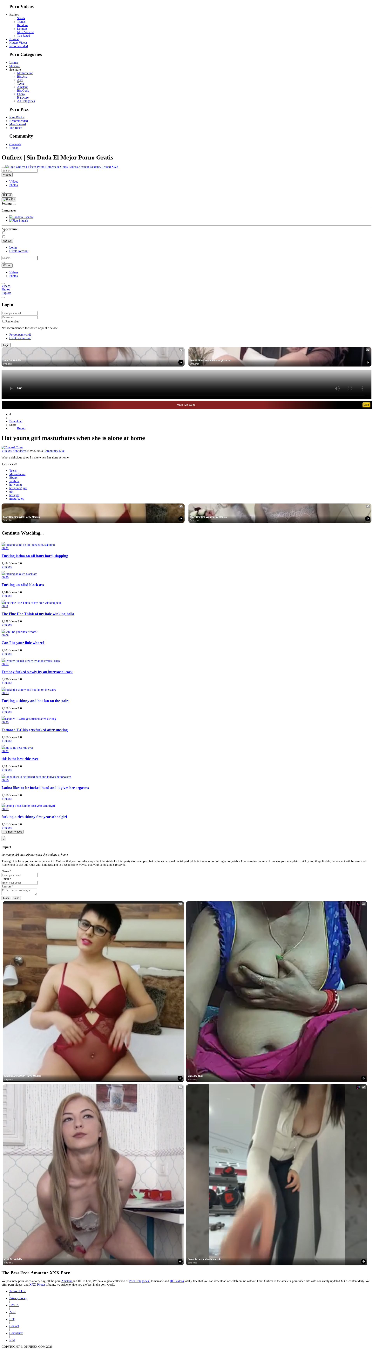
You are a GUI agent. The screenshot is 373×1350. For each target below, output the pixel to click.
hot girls (14, 495)
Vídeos (13, 181)
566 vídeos (19, 450)
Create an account (20, 338)
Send (16, 898)
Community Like (54, 450)
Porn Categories (139, 1281)
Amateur (22, 87)
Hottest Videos (18, 42)
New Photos (16, 117)
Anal (20, 80)
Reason (7, 886)
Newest (14, 39)
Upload (13, 147)
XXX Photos (37, 1284)
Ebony (21, 94)
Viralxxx (7, 450)
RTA (12, 1340)
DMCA (14, 1305)
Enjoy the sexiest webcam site (204, 1259)
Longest (22, 28)
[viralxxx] (12, 447)
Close (6, 898)
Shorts (21, 18)
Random (22, 25)
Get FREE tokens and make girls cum (210, 360)
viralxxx (14, 481)
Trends (21, 21)
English (23, 220)
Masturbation (25, 73)
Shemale (14, 66)
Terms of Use (17, 1291)
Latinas (13, 62)
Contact (14, 1326)
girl (11, 491)
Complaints (16, 1333)
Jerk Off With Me (12, 360)
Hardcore (23, 97)
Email (6, 878)
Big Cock (23, 90)
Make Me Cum (186, 404)
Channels (15, 144)
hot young (15, 484)
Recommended (18, 46)
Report (21, 428)
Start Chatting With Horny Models (21, 517)
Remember (12, 321)
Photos (13, 185)
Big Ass (22, 76)
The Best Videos (12, 831)
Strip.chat (7, 364)
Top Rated (23, 35)
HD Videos (177, 1281)
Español (28, 217)
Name (6, 871)
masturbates (16, 498)
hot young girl (18, 488)
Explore (6, 293)
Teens (20, 83)
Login (13, 247)
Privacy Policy (18, 1298)
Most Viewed (25, 32)
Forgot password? (20, 334)
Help (12, 1319)
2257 (12, 1312)
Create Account (18, 251)
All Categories (26, 101)
